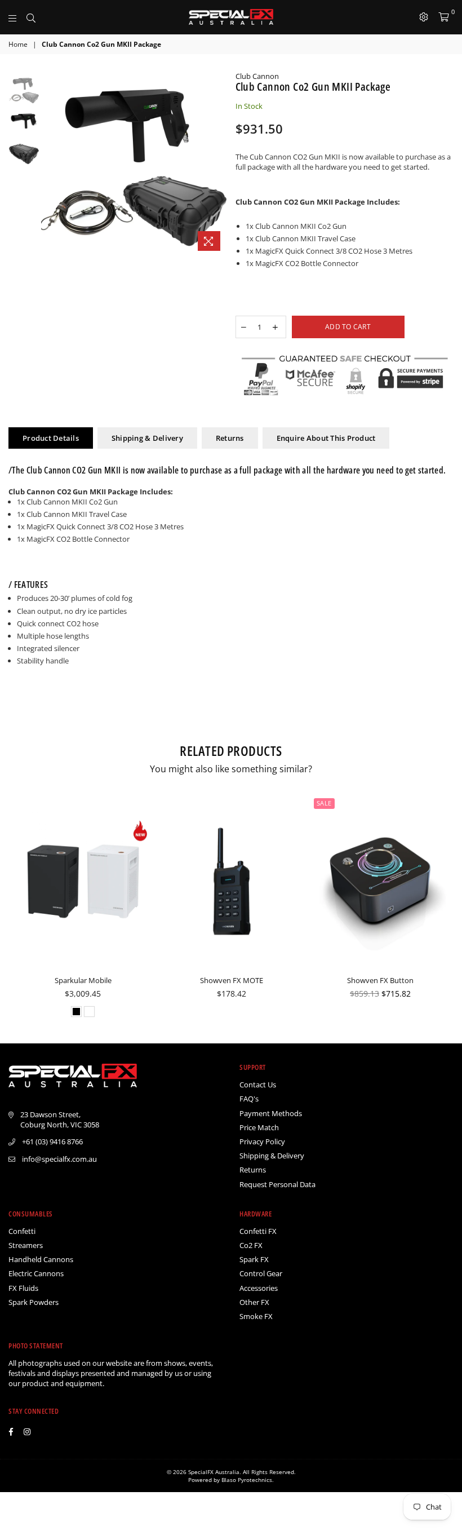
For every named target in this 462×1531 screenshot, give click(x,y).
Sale (324, 803)
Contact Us (257, 1084)
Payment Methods (270, 1113)
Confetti (21, 1231)
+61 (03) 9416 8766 (52, 1141)
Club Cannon (257, 76)
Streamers (25, 1245)
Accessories (258, 1288)
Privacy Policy (262, 1141)
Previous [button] (51, 164)
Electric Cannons (36, 1273)
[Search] (31, 16)
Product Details (51, 438)
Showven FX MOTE (231, 980)
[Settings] (423, 16)
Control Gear (260, 1273)
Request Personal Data (277, 1184)
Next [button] (217, 164)
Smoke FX (256, 1316)
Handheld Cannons (40, 1259)
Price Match (259, 1127)
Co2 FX (251, 1245)
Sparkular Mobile (83, 980)
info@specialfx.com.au (59, 1159)
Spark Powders (33, 1302)
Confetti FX (258, 1231)
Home (18, 44)
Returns (230, 438)
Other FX (254, 1302)
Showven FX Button (380, 980)
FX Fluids (23, 1288)
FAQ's (249, 1099)
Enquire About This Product (326, 438)
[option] (133, 163)
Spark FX (254, 1259)
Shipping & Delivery (147, 438)
